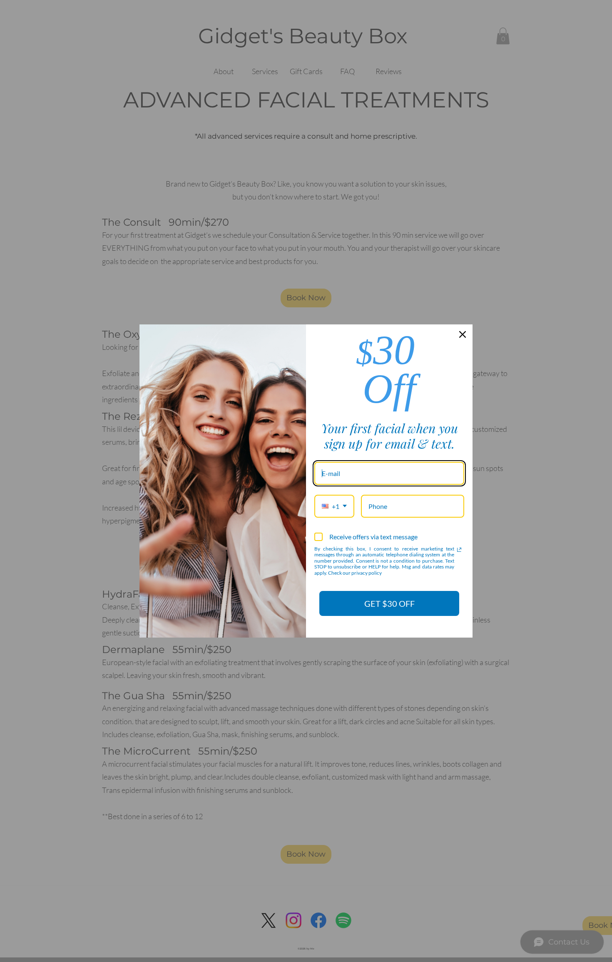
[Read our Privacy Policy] (459, 550)
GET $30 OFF (389, 603)
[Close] (463, 334)
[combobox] (334, 506)
